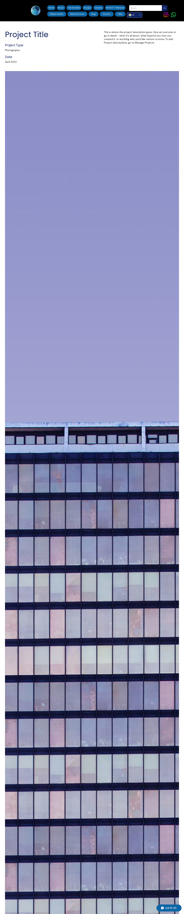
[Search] (164, 8)
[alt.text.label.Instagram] (166, 15)
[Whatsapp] (173, 15)
